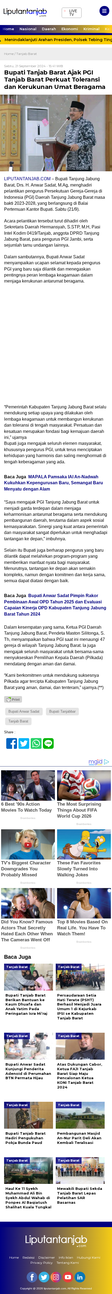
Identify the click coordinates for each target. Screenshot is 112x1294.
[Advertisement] (56, 346)
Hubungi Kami (88, 1257)
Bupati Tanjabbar (62, 711)
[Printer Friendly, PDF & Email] (13, 699)
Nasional (28, 29)
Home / (10, 54)
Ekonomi (69, 29)
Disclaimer (46, 1257)
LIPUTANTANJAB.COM (27, 178)
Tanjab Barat (26, 54)
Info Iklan (66, 1257)
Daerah (49, 29)
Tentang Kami (68, 1263)
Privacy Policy (41, 1263)
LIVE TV (70, 12)
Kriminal (91, 29)
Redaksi (29, 1257)
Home (8, 29)
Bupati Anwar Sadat (23, 711)
